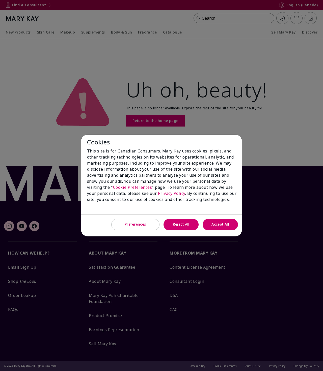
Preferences (135, 224)
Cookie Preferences (132, 187)
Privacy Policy (171, 193)
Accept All (220, 224)
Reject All (181, 224)
